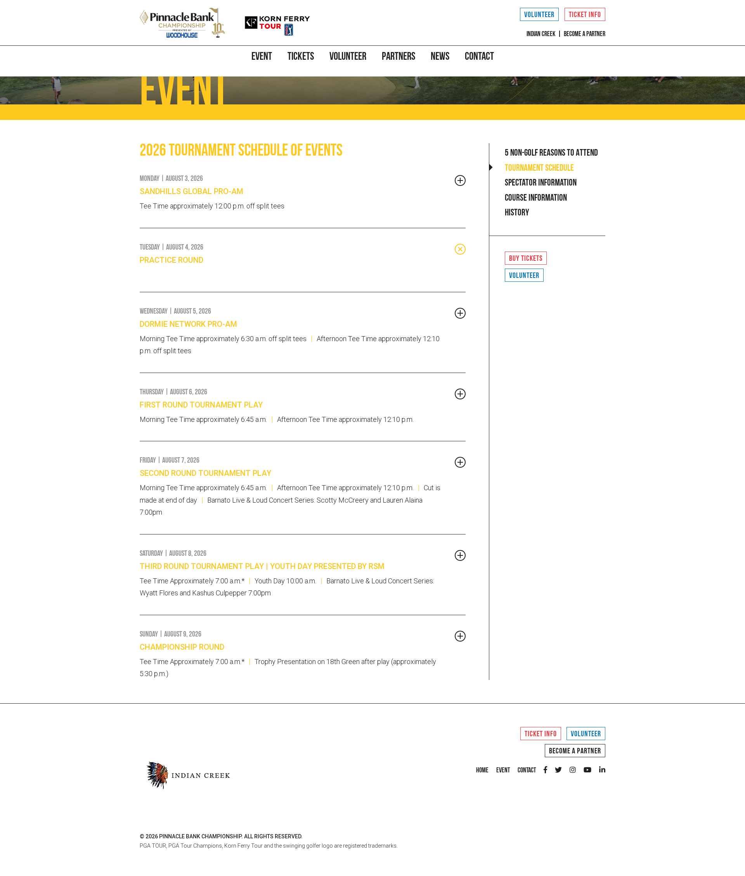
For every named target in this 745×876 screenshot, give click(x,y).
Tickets (301, 57)
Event (261, 57)
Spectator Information (541, 183)
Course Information (536, 198)
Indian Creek (541, 34)
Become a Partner (584, 34)
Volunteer (539, 15)
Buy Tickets (525, 259)
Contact (479, 57)
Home (482, 770)
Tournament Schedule (539, 168)
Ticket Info (585, 15)
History (517, 213)
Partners (398, 57)
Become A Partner (575, 751)
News (440, 57)
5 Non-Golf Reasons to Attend (551, 153)
